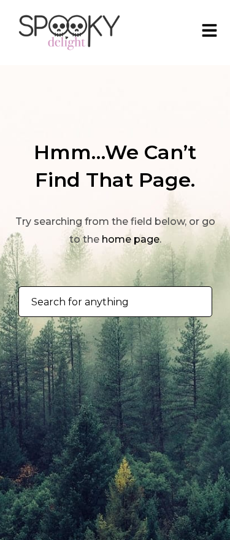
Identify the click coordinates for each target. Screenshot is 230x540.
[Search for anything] (192, 302)
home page (130, 239)
